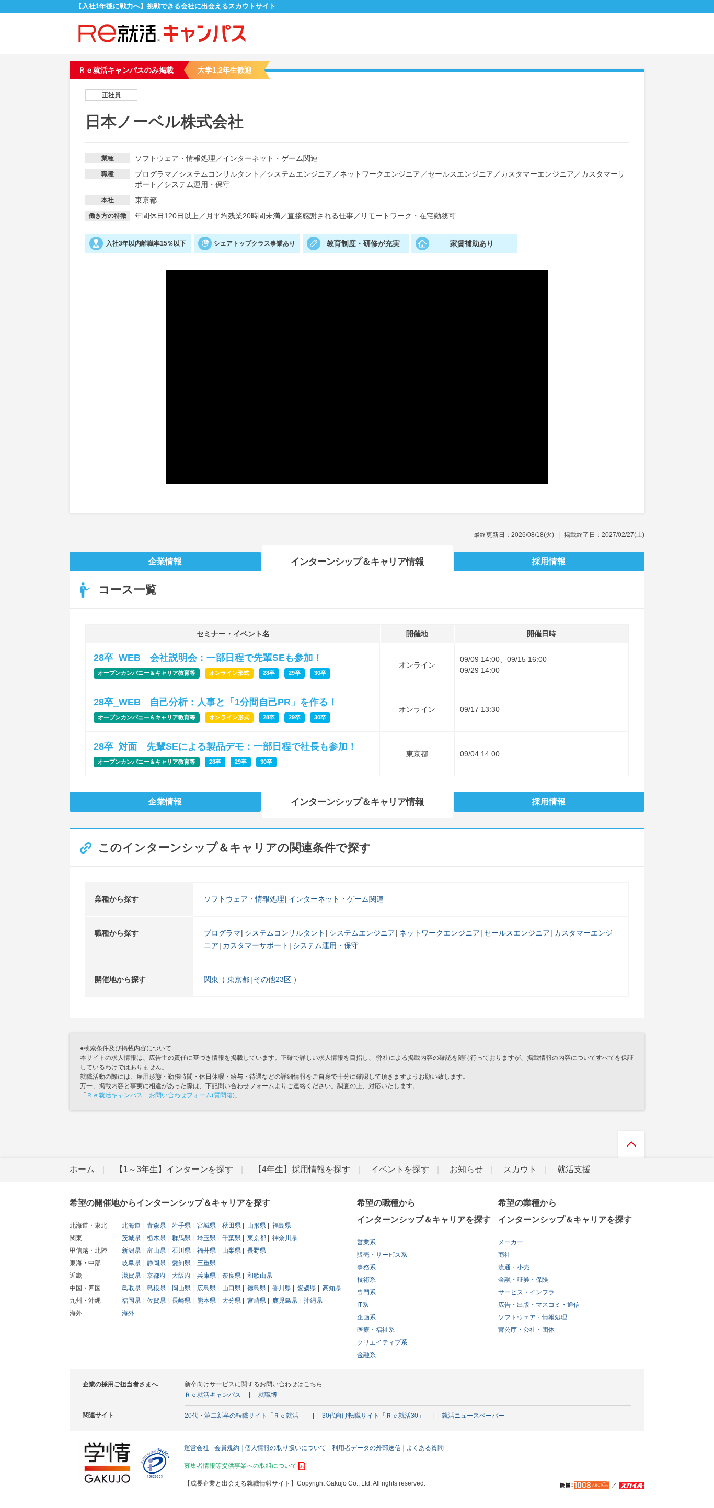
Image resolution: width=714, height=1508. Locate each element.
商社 (504, 1254)
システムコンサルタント (285, 933)
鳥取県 (131, 1288)
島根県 (155, 1288)
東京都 (238, 979)
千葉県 (231, 1238)
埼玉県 (205, 1238)
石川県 (180, 1250)
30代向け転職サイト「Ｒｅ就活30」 (373, 1415)
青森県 (155, 1225)
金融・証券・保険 (523, 1279)
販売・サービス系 (382, 1254)
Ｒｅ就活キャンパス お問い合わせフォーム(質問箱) (160, 1095)
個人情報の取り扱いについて (285, 1448)
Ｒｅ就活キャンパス (213, 1394)
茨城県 (131, 1238)
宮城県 (205, 1225)
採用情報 (549, 561)
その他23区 (272, 979)
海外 (128, 1313)
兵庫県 (205, 1275)
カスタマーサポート (256, 945)
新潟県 (131, 1250)
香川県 (281, 1288)
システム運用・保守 (326, 945)
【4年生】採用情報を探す (302, 1169)
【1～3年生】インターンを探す (174, 1169)
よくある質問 (425, 1448)
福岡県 (131, 1300)
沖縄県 (312, 1300)
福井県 (205, 1250)
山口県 (231, 1288)
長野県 (256, 1250)
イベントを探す (400, 1169)
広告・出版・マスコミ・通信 (539, 1304)
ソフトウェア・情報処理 (244, 899)
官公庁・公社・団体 (526, 1330)
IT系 (362, 1304)
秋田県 (231, 1225)
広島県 (205, 1288)
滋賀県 (131, 1275)
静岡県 (155, 1263)
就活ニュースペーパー (473, 1415)
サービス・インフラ (526, 1292)
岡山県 (180, 1288)
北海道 (131, 1225)
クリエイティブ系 (382, 1342)
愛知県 (180, 1263)
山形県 (256, 1225)
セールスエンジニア (517, 933)
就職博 (267, 1394)
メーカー (510, 1242)
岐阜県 (131, 1263)
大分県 (231, 1300)
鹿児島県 (284, 1300)
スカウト (520, 1169)
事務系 (366, 1267)
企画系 (366, 1317)
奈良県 (231, 1275)
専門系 (366, 1292)
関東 (211, 979)
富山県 (155, 1250)
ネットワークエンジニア (439, 933)
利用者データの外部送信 (366, 1448)
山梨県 (231, 1250)
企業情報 (165, 561)
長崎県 (180, 1300)
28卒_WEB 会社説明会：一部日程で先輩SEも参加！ (208, 657)
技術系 (366, 1279)
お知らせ (466, 1169)
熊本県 (205, 1300)
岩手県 (180, 1225)
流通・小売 (513, 1267)
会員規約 (226, 1448)
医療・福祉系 (376, 1330)
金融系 (366, 1355)
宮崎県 (256, 1300)
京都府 (155, 1275)
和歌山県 (259, 1275)
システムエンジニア (362, 933)
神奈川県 (284, 1238)
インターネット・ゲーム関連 (336, 899)
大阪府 (180, 1275)
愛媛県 (306, 1288)
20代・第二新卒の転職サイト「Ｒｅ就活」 (245, 1415)
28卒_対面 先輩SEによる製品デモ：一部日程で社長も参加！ (225, 746)
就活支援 (574, 1169)
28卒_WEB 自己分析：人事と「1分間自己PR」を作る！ (216, 702)
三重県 (205, 1263)
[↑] (631, 1147)
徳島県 (256, 1288)
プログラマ (222, 933)
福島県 (281, 1225)
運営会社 (196, 1448)
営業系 (366, 1242)
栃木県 (155, 1238)
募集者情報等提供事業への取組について (240, 1465)
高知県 (331, 1288)
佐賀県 (155, 1300)
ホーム (82, 1169)
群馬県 (180, 1238)
